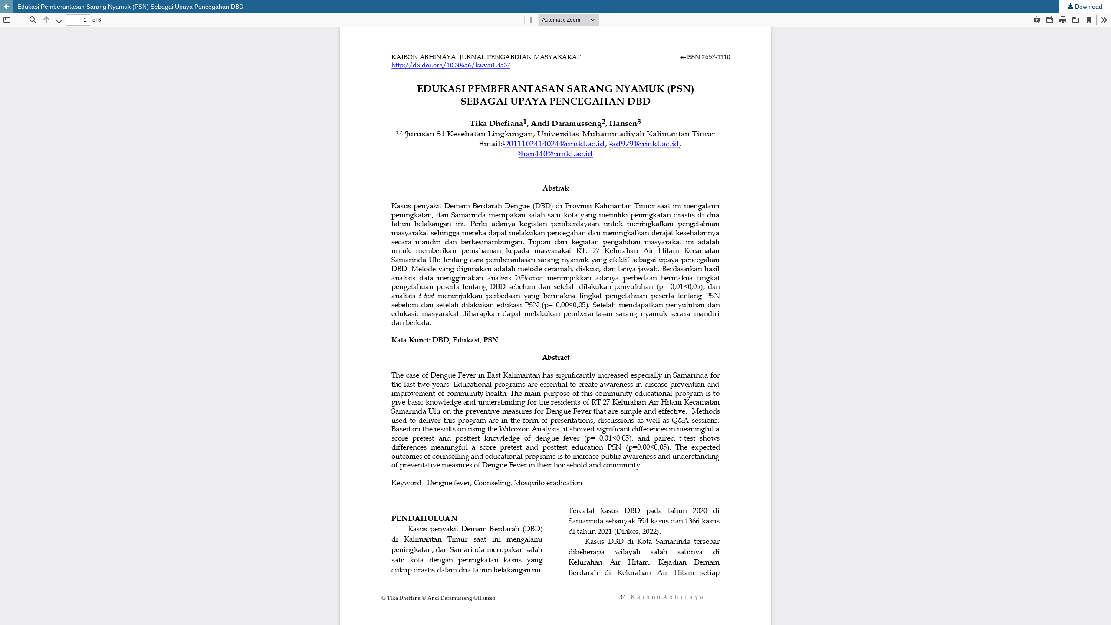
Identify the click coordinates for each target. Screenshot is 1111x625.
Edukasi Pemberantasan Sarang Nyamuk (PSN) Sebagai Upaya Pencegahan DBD (130, 6)
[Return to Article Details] (6, 6)
